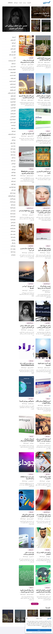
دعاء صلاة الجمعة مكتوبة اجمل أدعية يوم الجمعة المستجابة (27, 592)
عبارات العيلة (48, 474)
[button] (26, 618)
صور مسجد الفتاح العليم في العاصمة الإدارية (44, 59)
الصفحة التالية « (34, 603)
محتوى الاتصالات (12, 201)
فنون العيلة (13, 169)
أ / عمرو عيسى (31, 214)
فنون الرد (13, 166)
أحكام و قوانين (13, 40)
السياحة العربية (31, 283)
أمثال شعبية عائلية (12, 54)
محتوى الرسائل (12, 213)
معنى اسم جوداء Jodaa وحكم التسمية (27, 477)
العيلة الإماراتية (31, 245)
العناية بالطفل (13, 95)
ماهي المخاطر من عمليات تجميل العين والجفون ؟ (43, 211)
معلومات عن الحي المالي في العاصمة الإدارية (43, 96)
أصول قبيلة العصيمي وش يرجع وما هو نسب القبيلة (43, 440)
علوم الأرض (13, 163)
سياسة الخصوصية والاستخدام (35, 632)
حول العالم (13, 140)
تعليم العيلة (13, 131)
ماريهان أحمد (48, 556)
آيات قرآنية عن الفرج (28, 133)
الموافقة (39, 630)
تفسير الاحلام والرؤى (30, 208)
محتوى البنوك (13, 204)
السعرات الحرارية (12, 81)
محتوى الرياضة (12, 216)
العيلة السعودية (12, 101)
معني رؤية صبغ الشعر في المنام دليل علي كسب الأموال (43, 516)
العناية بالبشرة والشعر (46, 208)
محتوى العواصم (12, 228)
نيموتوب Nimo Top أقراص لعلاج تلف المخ (44, 249)
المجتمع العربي (12, 116)
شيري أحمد (48, 252)
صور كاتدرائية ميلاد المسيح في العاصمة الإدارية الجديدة (26, 97)
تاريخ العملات (13, 125)
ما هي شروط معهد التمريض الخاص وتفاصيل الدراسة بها (43, 327)
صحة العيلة (13, 157)
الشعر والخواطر (12, 90)
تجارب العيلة (13, 128)
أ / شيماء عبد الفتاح (47, 62)
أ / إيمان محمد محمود (30, 518)
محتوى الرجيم (13, 210)
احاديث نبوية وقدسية (11, 60)
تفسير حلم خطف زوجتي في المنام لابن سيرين (27, 326)
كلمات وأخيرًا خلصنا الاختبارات (45, 477)
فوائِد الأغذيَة (13, 172)
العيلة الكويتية (13, 104)
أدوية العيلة (48, 131)
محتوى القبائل (48, 436)
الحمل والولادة (31, 549)
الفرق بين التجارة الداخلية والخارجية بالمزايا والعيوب (43, 591)
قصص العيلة (13, 181)
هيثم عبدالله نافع (30, 252)
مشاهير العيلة (48, 549)
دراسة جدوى (13, 145)
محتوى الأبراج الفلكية (11, 195)
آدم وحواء (13, 37)
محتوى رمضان (12, 234)
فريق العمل (16, 2)
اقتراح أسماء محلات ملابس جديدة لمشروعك (27, 61)
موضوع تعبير (13, 254)
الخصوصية (29, 2)
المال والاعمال (47, 587)
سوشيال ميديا (13, 151)
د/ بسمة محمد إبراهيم (46, 137)
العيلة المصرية (13, 107)
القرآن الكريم (31, 131)
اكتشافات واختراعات (11, 69)
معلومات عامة (31, 398)
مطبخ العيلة (13, 240)
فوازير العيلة (13, 175)
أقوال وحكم (31, 57)
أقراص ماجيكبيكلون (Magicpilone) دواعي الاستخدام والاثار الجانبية (44, 135)
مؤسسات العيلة (12, 193)
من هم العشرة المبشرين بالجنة (16, 28)
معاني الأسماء (31, 474)
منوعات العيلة (13, 251)
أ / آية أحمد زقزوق (30, 64)
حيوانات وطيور (12, 143)
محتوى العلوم (13, 225)
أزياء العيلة (13, 45)
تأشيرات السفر (12, 122)
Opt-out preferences (43, 632)
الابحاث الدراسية (12, 75)
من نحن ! (24, 2)
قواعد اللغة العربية (12, 187)
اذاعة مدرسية (13, 66)
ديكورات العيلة (13, 148)
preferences (10, 2)
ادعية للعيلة (31, 587)
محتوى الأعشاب (12, 198)
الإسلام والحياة (47, 168)
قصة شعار (13, 178)
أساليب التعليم (13, 48)
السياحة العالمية (12, 84)
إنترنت (14, 57)
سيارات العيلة (13, 154)
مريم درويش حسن (30, 329)
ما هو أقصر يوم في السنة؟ (26, 401)
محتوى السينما (13, 219)
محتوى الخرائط (12, 207)
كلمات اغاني (13, 190)
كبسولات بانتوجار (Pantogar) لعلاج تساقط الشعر (27, 440)
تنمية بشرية (13, 137)
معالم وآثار (13, 243)
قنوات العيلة (31, 360)
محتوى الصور (13, 222)
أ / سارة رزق (48, 443)
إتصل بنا (20, 2)
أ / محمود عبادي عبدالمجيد (46, 290)
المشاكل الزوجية (12, 119)
